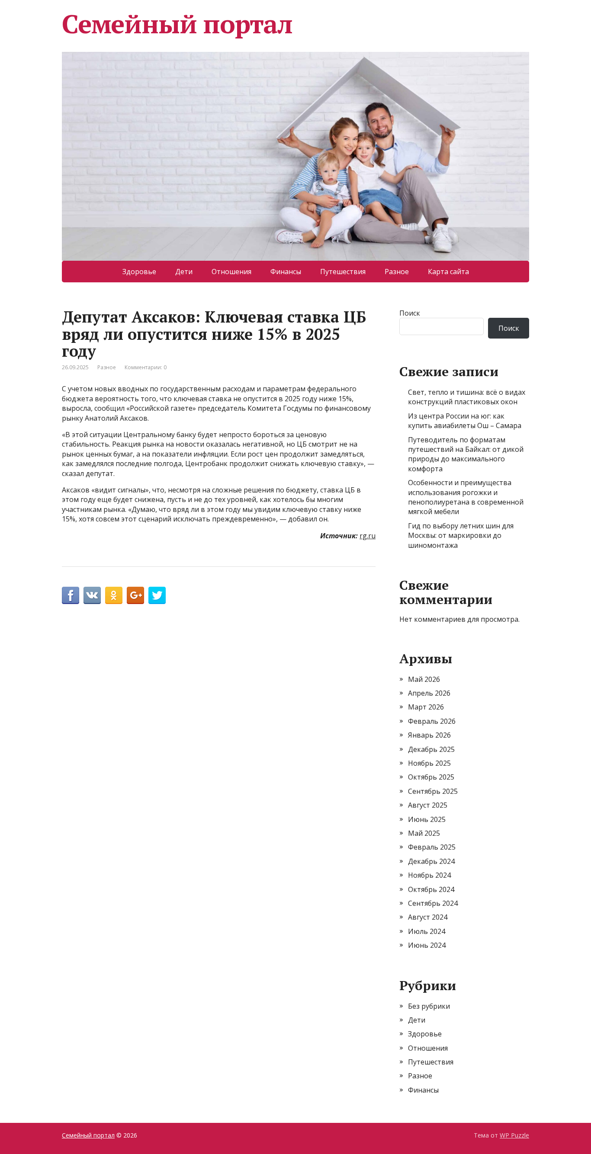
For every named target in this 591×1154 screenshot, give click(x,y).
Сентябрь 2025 (433, 791)
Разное (397, 271)
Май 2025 (424, 833)
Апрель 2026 (429, 693)
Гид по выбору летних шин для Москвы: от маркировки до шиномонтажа (461, 535)
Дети (184, 271)
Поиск (409, 313)
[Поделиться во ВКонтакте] (92, 595)
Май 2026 (424, 679)
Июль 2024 (426, 931)
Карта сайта (448, 271)
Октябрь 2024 (431, 889)
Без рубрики (429, 1006)
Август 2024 (427, 917)
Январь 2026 (429, 735)
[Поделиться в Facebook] (70, 595)
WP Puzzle (514, 1135)
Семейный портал (177, 24)
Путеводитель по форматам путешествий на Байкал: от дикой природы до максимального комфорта (466, 454)
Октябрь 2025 (431, 777)
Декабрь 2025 (431, 749)
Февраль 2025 (432, 847)
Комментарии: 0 (146, 367)
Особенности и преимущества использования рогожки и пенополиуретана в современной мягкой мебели (466, 497)
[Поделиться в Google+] (135, 595)
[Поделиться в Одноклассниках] (113, 595)
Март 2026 (426, 707)
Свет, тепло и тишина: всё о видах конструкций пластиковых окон (466, 396)
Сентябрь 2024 (433, 903)
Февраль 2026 (432, 721)
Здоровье (139, 271)
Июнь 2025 (427, 819)
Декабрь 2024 (431, 861)
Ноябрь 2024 (429, 875)
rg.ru (368, 535)
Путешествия (343, 271)
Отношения (231, 271)
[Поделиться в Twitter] (157, 595)
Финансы (285, 271)
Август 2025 (427, 805)
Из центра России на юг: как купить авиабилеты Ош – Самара (464, 420)
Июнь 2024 (427, 945)
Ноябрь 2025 (429, 763)
